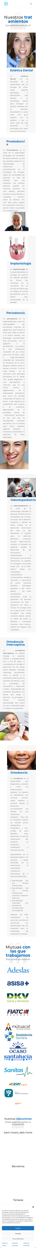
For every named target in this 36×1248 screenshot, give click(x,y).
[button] (33, 1207)
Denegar (18, 1233)
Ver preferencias (18, 1239)
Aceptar (18, 1228)
